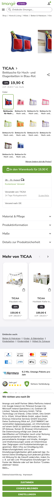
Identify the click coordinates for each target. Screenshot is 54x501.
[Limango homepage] (9, 3)
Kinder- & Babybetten (34, 338)
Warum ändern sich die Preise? (38, 161)
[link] (20, 104)
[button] (13, 87)
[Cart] (23, 289)
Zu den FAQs (44, 195)
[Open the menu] (3, 9)
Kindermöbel (23, 341)
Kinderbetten (8, 341)
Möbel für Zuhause (41, 341)
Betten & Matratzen (11, 338)
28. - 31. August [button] (12, 180)
